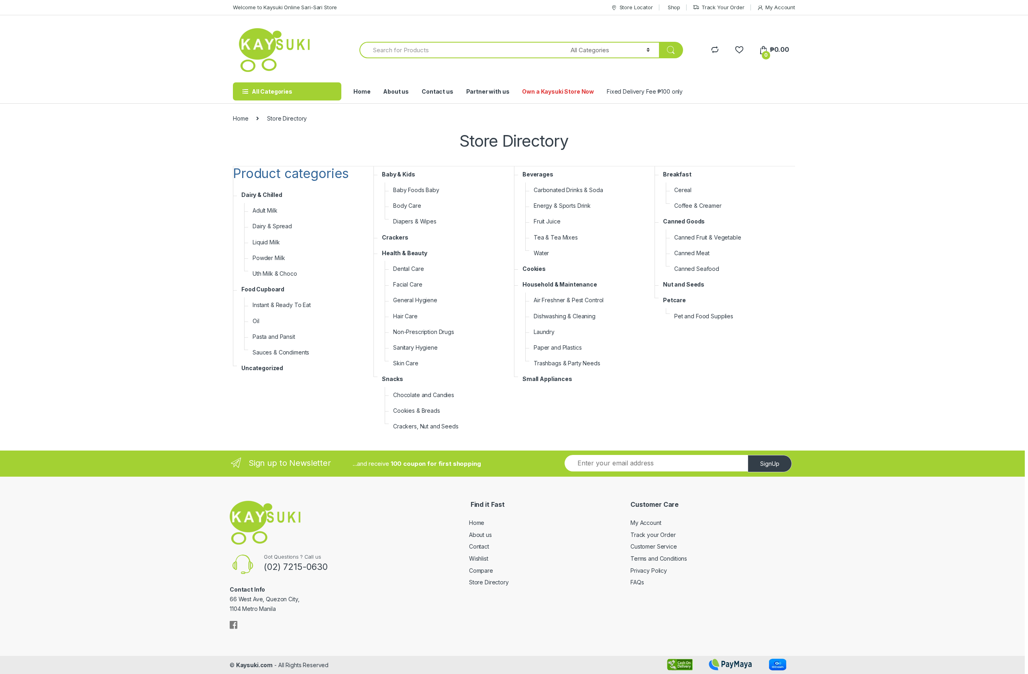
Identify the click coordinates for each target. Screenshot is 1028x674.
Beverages (537, 174)
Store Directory (489, 582)
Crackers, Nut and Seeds (426, 426)
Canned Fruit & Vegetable (707, 237)
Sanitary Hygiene (415, 347)
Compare (481, 570)
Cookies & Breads (416, 410)
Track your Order (653, 534)
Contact (479, 546)
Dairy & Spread (272, 226)
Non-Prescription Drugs (423, 331)
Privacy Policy (648, 570)
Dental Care (408, 268)
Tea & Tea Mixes (556, 237)
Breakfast (677, 174)
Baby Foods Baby (416, 189)
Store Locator (636, 7)
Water (541, 253)
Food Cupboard (262, 289)
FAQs (637, 582)
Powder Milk (269, 257)
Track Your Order (723, 7)
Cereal (682, 189)
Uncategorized (262, 368)
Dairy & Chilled (261, 194)
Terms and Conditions (658, 558)
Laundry (544, 331)
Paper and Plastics (557, 347)
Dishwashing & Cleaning (565, 316)
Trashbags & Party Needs (567, 363)
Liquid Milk (266, 242)
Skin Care (405, 363)
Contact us (437, 91)
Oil (256, 321)
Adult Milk (265, 210)
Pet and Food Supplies (703, 316)
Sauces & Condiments (281, 352)
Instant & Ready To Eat (282, 304)
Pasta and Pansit (274, 336)
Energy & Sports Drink (562, 205)
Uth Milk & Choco (275, 273)
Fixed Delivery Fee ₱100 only (645, 91)
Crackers (395, 237)
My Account (780, 7)
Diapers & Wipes (414, 221)
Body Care (407, 205)
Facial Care (407, 284)
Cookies (534, 268)
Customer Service (653, 546)
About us (396, 91)
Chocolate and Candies (423, 394)
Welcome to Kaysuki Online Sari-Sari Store (285, 7)
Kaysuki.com (254, 665)
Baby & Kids (398, 174)
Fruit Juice (547, 221)
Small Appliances (547, 378)
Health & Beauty (404, 253)
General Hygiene (415, 300)
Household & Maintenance (559, 284)
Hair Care (405, 316)
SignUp (769, 463)
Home (361, 91)
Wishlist (478, 558)
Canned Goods (684, 221)
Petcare (674, 300)
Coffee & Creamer (698, 205)
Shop (674, 7)
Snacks (392, 378)
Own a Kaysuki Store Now (558, 91)
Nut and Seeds (683, 284)
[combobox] (460, 50)
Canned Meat (691, 253)
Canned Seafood (696, 268)
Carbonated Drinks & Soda (568, 189)
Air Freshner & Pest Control (569, 300)
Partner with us (488, 91)
